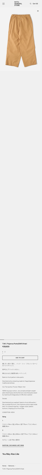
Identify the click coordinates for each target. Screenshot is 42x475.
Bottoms (11, 466)
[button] (3, 3)
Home (4, 466)
